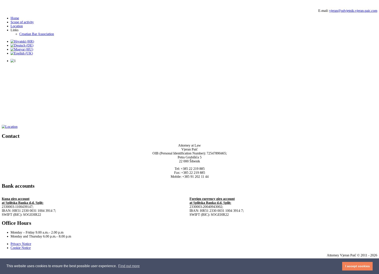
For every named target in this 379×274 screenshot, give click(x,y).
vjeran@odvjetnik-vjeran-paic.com (353, 11)
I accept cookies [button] (357, 266)
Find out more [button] (129, 266)
